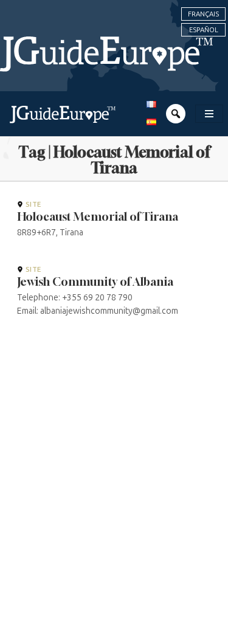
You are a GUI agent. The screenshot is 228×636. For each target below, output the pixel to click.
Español (203, 30)
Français (203, 14)
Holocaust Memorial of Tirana (97, 216)
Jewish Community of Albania (95, 281)
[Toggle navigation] (209, 114)
